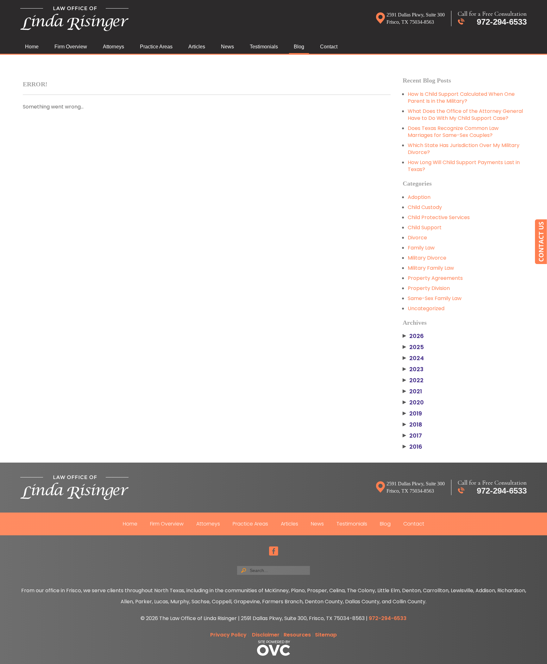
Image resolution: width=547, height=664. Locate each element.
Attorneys (113, 46)
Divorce (417, 237)
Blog (299, 46)
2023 (413, 369)
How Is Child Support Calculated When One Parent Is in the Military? (461, 97)
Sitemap (326, 634)
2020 (413, 402)
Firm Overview (70, 46)
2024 (413, 358)
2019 (412, 413)
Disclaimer (266, 634)
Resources (297, 634)
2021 (412, 391)
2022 (413, 380)
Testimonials (264, 46)
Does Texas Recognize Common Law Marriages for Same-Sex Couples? (453, 132)
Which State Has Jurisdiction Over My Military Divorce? (463, 149)
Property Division (429, 288)
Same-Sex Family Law (435, 298)
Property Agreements (435, 278)
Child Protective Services (439, 217)
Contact (328, 46)
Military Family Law (431, 268)
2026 (413, 336)
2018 (412, 424)
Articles (196, 46)
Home (32, 46)
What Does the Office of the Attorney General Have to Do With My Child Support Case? (465, 115)
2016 (412, 447)
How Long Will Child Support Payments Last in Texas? (464, 166)
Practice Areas (156, 46)
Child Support (425, 227)
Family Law (421, 247)
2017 (412, 436)
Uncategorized (426, 308)
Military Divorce (427, 257)
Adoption (419, 197)
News (227, 46)
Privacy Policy (228, 634)
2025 (413, 347)
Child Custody (425, 207)
